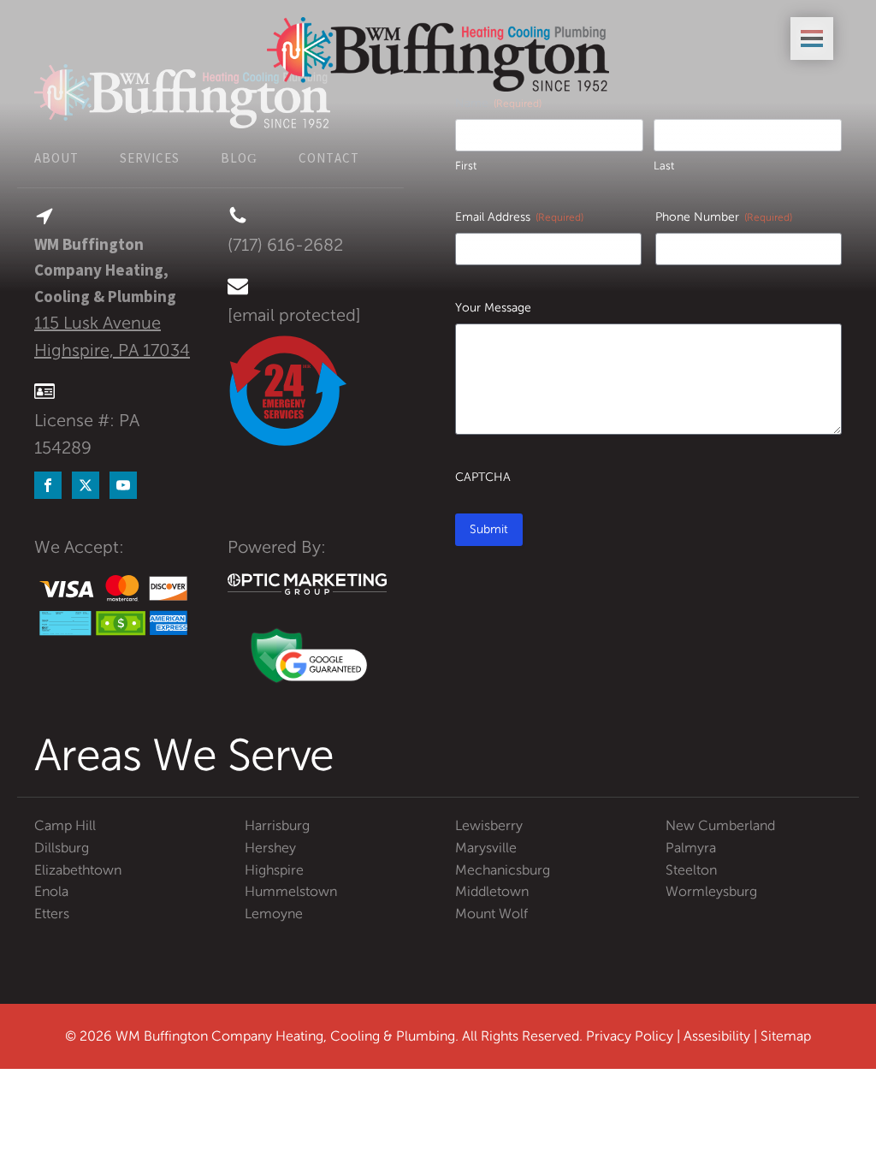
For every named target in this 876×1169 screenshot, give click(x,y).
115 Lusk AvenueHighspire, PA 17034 (112, 336)
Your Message (493, 307)
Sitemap (786, 1036)
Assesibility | (722, 1036)
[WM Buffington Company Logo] (438, 54)
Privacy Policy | (635, 1036)
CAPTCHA (483, 477)
